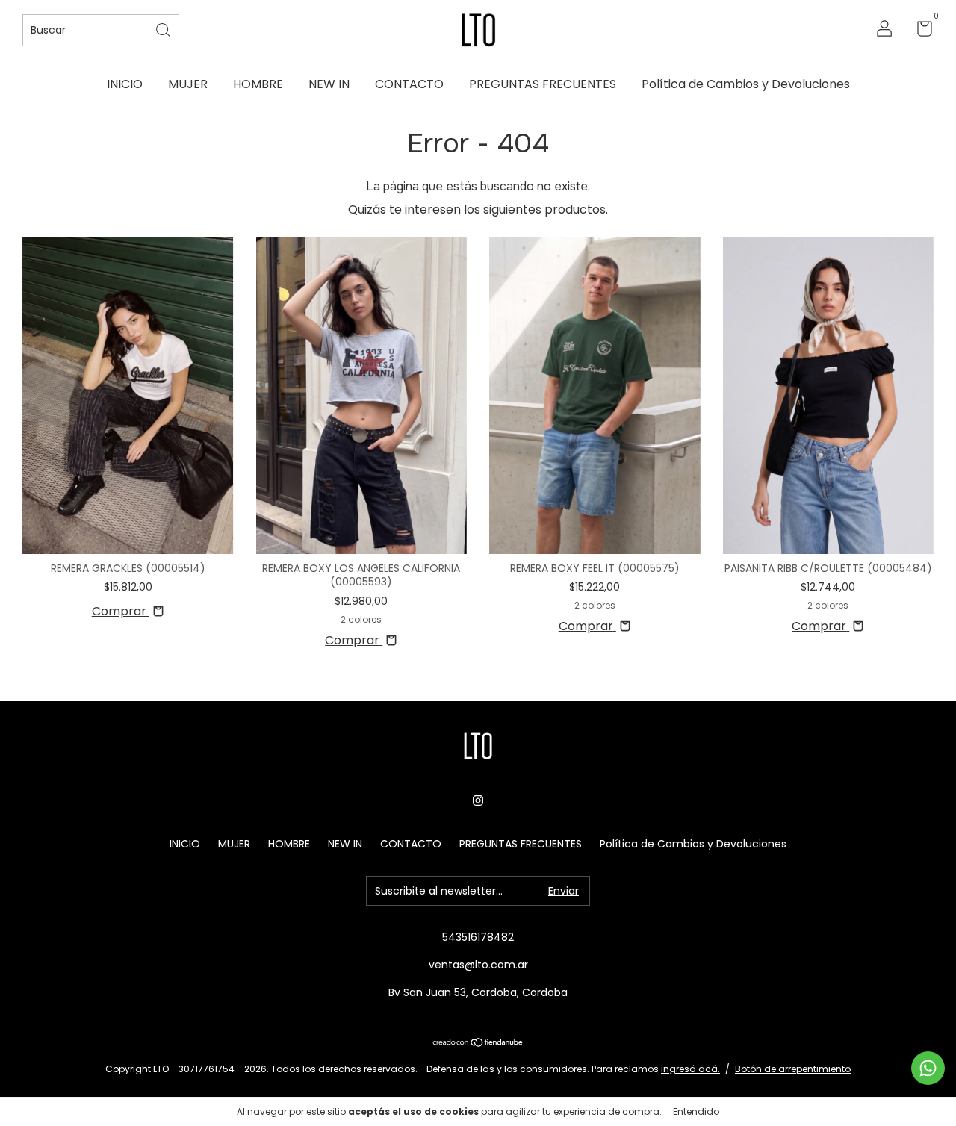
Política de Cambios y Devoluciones (746, 84)
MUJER (188, 84)
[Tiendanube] (478, 1043)
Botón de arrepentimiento (793, 1069)
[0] (919, 31)
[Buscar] (164, 28)
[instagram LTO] (478, 800)
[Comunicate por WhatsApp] (928, 1068)
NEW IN (329, 84)
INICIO (125, 84)
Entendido (696, 1111)
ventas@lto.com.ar (478, 964)
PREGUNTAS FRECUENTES (542, 84)
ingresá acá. (690, 1069)
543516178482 (478, 937)
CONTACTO (409, 84)
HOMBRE (258, 84)
